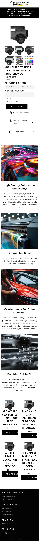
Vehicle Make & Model (15, 83)
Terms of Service (7, 514)
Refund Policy (6, 511)
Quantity (9, 98)
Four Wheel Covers (12, 539)
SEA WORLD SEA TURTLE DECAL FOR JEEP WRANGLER (10, 418)
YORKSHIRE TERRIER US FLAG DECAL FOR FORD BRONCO (18, 70)
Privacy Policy (7, 508)
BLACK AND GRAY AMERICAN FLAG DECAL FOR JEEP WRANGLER (29, 419)
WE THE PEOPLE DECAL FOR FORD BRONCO (10, 459)
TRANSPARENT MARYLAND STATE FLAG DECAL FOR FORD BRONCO (29, 461)
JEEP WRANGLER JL (8, 496)
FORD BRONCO (7, 499)
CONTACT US (6, 524)
